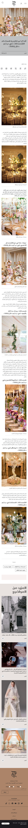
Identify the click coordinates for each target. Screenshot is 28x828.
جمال (11, 786)
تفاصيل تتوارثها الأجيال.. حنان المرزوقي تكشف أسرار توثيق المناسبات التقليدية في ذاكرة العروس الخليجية (14, 671)
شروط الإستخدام (14, 812)
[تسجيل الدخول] (21, 3)
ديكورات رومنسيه (7, 566)
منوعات (7, 786)
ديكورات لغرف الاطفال (20, 570)
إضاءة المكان (6, 373)
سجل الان (5, 823)
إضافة (5, 792)
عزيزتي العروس (18, 74)
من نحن (14, 815)
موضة (18, 786)
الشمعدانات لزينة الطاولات (19, 566)
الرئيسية (14, 809)
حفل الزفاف (12, 141)
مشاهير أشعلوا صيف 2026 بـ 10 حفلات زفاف (14, 635)
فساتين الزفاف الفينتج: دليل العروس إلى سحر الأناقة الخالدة (15, 720)
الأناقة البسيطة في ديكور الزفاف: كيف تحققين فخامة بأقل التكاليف (15, 756)
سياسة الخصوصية (14, 819)
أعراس (25, 53)
